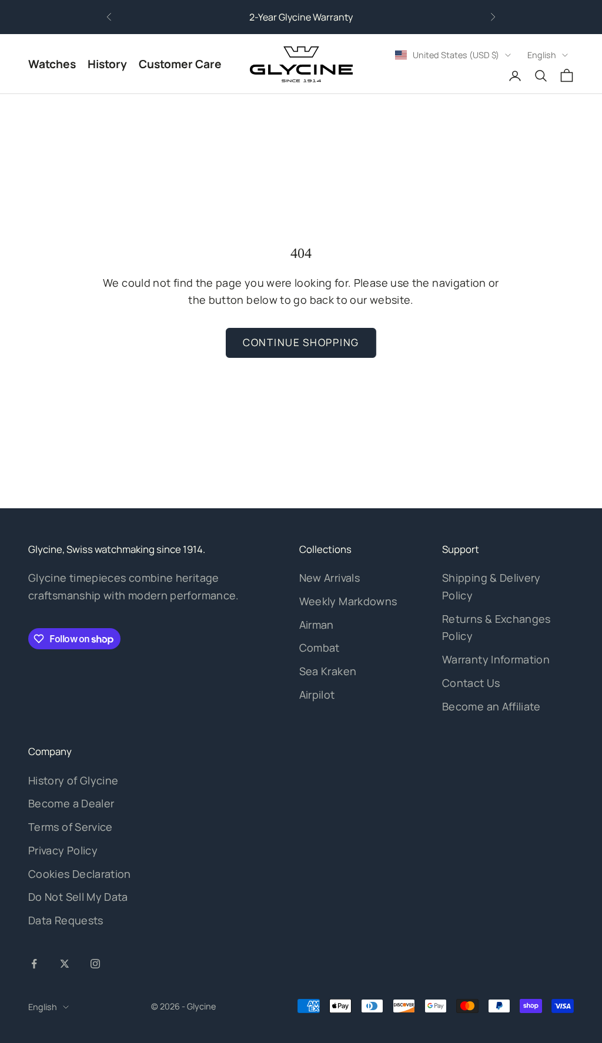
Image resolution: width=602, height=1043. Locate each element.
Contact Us (471, 683)
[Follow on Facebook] (34, 964)
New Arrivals (329, 578)
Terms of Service (70, 827)
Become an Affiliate (491, 706)
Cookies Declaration (79, 874)
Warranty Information (496, 659)
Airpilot (317, 694)
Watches (52, 64)
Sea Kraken (328, 671)
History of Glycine (73, 780)
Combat (319, 647)
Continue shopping (301, 342)
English (541, 55)
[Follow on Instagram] (95, 964)
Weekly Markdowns (348, 601)
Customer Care (180, 64)
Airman (316, 625)
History (107, 64)
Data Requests (65, 920)
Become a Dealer (71, 803)
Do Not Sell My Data (78, 897)
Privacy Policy (63, 850)
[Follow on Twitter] (65, 964)
